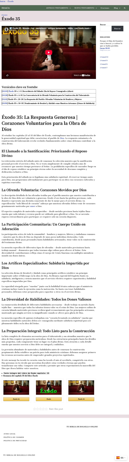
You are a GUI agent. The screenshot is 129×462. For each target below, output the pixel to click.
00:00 (5, 91)
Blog (116, 8)
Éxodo (11, 1)
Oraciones (104, 8)
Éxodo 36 (81, 399)
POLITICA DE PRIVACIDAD (15, 441)
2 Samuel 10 (104, 57)
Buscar (103, 25)
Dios (62, 138)
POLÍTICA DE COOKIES (14, 437)
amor (32, 206)
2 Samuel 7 (103, 68)
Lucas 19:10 (105, 48)
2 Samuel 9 (104, 61)
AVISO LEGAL (10, 434)
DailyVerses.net (105, 50)
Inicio (2, 1)
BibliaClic (6, 8)
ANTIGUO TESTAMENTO (57, 8)
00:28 (5, 95)
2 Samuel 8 (103, 64)
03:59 (5, 103)
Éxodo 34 (16, 399)
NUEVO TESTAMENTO (84, 8)
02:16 (5, 99)
